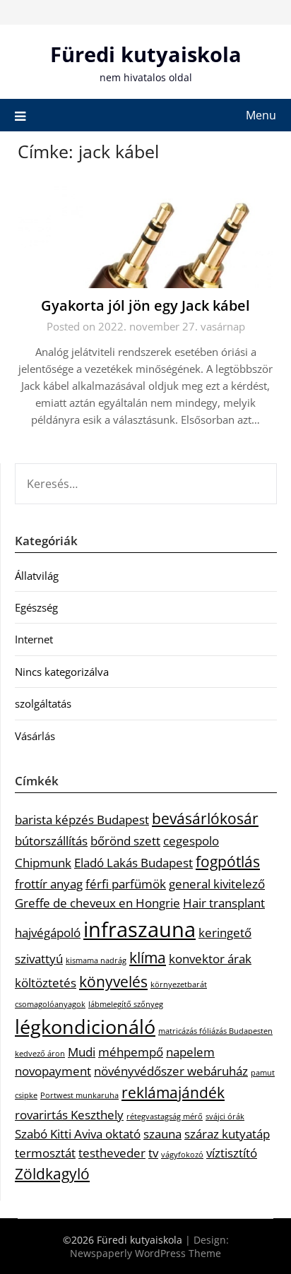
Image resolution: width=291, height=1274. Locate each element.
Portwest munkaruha (79, 1095)
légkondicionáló (85, 1026)
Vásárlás (35, 736)
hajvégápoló (48, 932)
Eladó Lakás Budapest (133, 863)
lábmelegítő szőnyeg (125, 1004)
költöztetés (45, 983)
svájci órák (225, 1116)
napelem (190, 1052)
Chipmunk (43, 863)
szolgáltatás (43, 703)
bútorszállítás (51, 841)
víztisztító (231, 1153)
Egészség (36, 607)
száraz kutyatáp (227, 1134)
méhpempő (130, 1052)
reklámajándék (173, 1092)
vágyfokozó (182, 1155)
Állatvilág (37, 575)
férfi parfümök (125, 884)
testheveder (112, 1153)
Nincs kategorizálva (62, 672)
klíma (147, 958)
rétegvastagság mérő (164, 1116)
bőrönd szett (125, 841)
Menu (261, 115)
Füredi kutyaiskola (146, 54)
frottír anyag (49, 884)
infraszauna (139, 929)
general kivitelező (217, 884)
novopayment (53, 1071)
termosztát (45, 1153)
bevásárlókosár (205, 818)
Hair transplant (224, 903)
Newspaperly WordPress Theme (145, 1253)
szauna (162, 1134)
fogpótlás (228, 861)
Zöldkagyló (52, 1174)
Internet (34, 639)
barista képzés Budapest (82, 819)
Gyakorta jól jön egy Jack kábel (145, 305)
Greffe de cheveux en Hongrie (97, 903)
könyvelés (113, 982)
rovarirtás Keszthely (69, 1115)
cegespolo (191, 841)
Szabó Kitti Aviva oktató (78, 1134)
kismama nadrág (96, 960)
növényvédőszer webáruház (171, 1071)
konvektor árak (210, 959)
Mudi (81, 1052)
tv (153, 1153)
